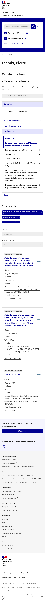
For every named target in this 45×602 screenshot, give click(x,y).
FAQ (38, 26)
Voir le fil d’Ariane (7, 54)
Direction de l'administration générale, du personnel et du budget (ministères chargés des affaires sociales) (21, 188)
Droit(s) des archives (8, 507)
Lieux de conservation (12, 126)
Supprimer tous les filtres (10, 222)
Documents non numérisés (16, 111)
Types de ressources (11, 120)
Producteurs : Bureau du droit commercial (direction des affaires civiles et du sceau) (20, 213)
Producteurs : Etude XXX (10, 217)
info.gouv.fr (24, 573)
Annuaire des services (8, 545)
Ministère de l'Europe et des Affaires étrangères (17, 467)
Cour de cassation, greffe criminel (19, 150)
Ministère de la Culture (9, 460)
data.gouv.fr (22, 577)
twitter (4, 446)
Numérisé (7, 104)
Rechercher (33, 26)
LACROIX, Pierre (12, 374)
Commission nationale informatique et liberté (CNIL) (18, 482)
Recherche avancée (12, 43)
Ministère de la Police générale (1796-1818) (20, 164)
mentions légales (31, 583)
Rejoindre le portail (8, 530)
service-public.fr (8, 577)
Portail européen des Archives (11, 491)
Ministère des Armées (8, 463)
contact (4, 583)
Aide (3, 523)
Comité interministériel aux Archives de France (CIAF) (18, 475)
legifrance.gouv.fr (8, 573)
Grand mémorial (7, 495)
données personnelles (8, 587)
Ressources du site (15, 38)
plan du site (20, 583)
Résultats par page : (9, 240)
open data (12, 583)
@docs (4, 537)
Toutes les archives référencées (11, 533)
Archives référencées (16, 33)
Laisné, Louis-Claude (13, 158)
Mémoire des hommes (9, 498)
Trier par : (5, 230)
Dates (5, 195)
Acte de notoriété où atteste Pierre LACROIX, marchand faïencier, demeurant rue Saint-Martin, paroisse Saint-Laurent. (19, 261)
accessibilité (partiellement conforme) (29, 587)
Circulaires (5, 519)
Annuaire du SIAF (7, 549)
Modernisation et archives (10, 510)
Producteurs (8, 131)
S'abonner (22, 431)
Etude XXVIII (10, 154)
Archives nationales (12, 298)
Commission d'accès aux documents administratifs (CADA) (20, 479)
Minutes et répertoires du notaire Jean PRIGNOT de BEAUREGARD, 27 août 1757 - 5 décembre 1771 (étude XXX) (22, 289)
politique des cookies (8, 591)
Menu (42, 3)
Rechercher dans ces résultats (41, 96)
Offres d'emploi (7, 526)
